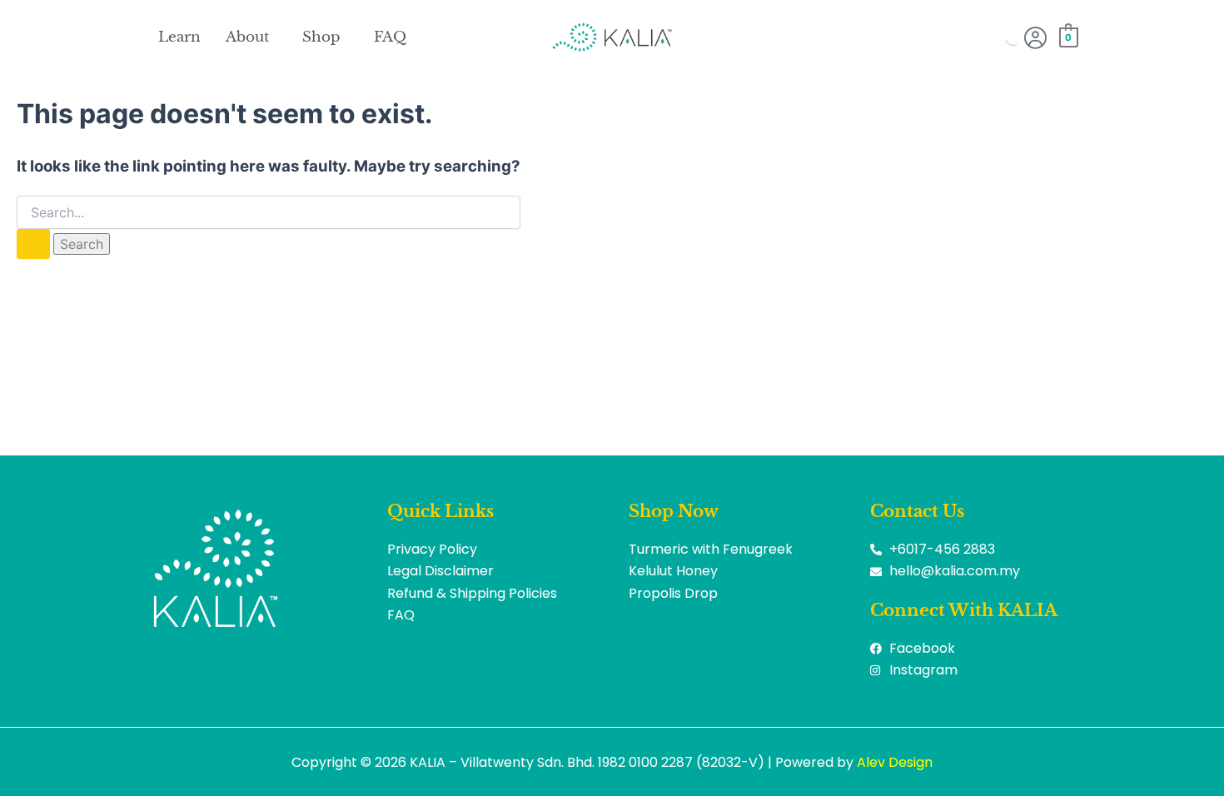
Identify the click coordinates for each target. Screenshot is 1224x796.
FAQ (390, 37)
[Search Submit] (33, 244)
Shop (321, 37)
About (247, 37)
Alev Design (895, 762)
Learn (179, 37)
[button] (251, 37)
